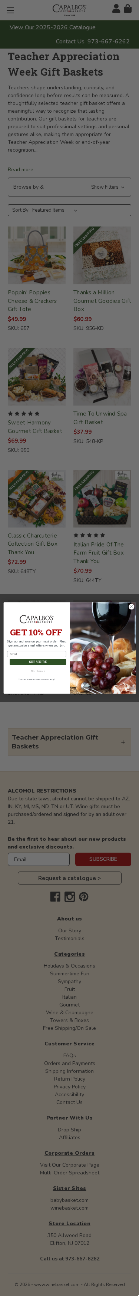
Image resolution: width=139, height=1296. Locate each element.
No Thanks (38, 671)
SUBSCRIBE (38, 662)
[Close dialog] (131, 606)
